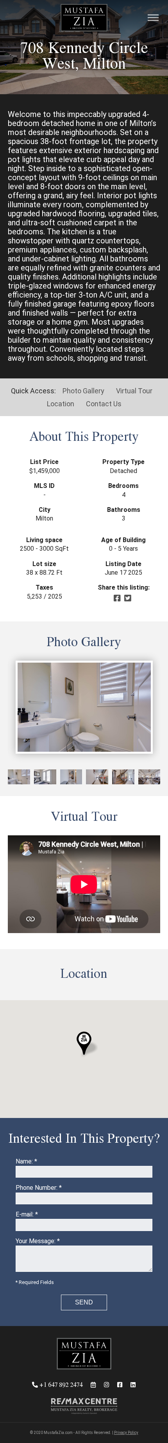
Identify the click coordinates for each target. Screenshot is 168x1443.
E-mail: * (27, 1214)
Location (60, 404)
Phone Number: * (39, 1187)
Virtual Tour (134, 391)
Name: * (26, 1161)
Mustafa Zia (84, 18)
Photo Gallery (83, 391)
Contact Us (104, 404)
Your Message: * (38, 1241)
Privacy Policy (126, 1432)
